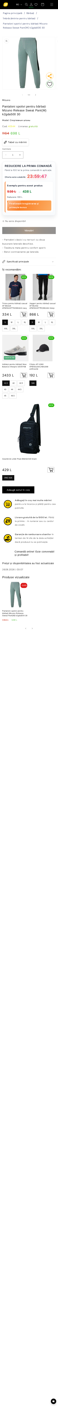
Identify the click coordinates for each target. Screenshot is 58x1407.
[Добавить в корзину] (23, 314)
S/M (33, 383)
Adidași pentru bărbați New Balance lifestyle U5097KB (14, 365)
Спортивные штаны (20, 120)
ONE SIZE (8, 478)
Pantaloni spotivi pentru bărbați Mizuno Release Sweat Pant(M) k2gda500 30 (25, 25)
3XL (14, 329)
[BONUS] (31, 4)
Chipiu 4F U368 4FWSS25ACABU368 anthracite (38, 366)
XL (25, 322)
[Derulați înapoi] (22, 95)
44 (12, 389)
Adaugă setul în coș (18, 489)
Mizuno (6, 100)
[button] (51, 4)
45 (5, 396)
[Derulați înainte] (35, 95)
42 (13, 383)
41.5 (6, 383)
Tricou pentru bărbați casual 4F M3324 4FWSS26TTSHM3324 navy (14, 305)
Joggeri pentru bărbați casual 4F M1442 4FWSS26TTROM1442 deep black (42, 305)
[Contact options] (53, 1401)
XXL (6, 329)
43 (5, 389)
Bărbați (30, 13)
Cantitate (6, 149)
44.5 (19, 389)
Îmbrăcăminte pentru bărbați (19, 18)
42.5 (21, 383)
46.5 (13, 396)
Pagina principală (12, 13)
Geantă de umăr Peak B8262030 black (19, 459)
